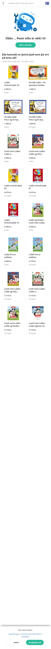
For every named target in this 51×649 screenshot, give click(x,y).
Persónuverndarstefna (31, 634)
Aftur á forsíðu (25, 45)
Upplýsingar (14, 634)
